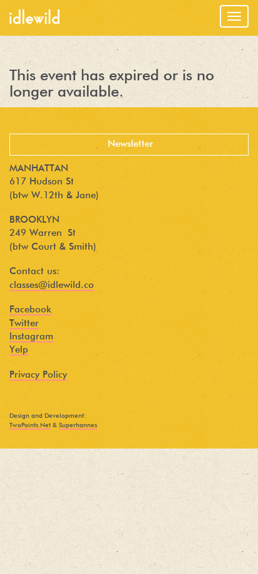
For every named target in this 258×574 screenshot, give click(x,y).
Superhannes (78, 425)
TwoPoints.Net (30, 425)
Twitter (24, 323)
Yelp (18, 349)
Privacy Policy (38, 375)
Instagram (31, 336)
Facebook (30, 309)
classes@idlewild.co (51, 285)
